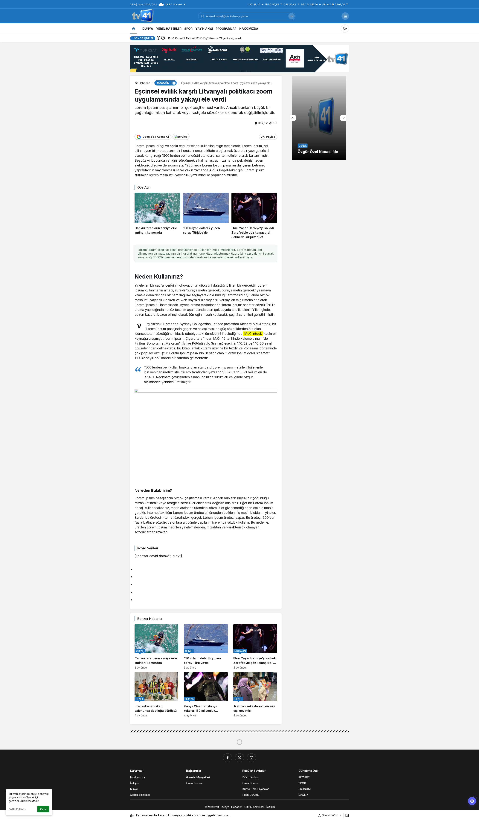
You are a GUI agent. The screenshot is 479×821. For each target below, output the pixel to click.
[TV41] (142, 16)
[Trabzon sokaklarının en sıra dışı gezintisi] (255, 694)
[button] (345, 16)
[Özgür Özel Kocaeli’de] (318, 118)
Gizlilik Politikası (17, 809)
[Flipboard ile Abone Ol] (181, 137)
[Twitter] (239, 757)
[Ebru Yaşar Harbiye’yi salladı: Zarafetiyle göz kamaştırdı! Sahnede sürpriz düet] (254, 216)
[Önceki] (158, 38)
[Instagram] (251, 757)
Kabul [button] (43, 809)
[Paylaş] (346, 815)
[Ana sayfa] (133, 28)
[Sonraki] (163, 38)
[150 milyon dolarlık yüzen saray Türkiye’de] (206, 216)
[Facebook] (227, 757)
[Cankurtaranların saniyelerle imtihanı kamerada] (157, 216)
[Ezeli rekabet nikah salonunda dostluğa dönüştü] (156, 694)
